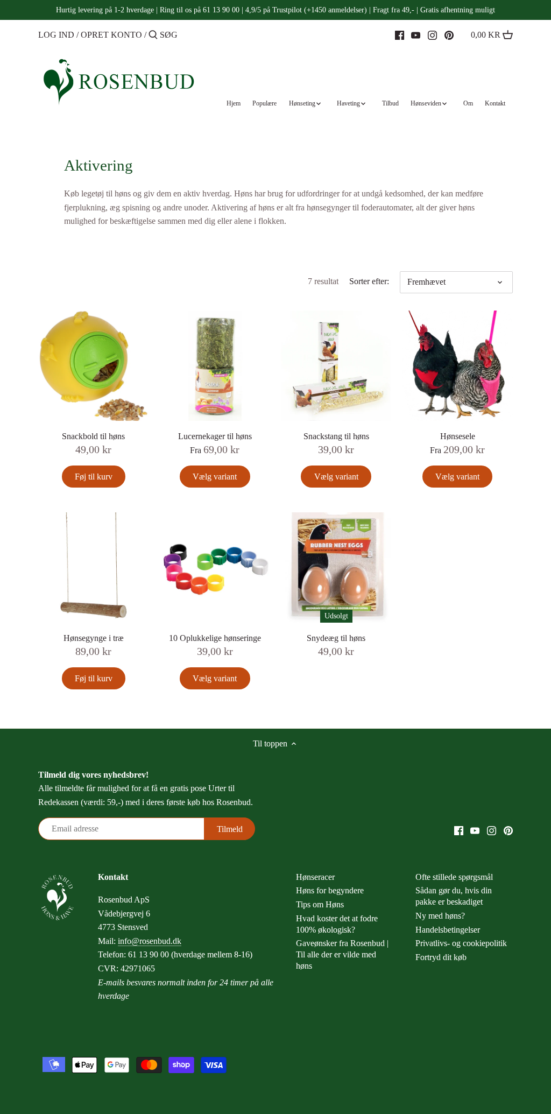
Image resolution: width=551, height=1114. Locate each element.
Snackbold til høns (93, 436)
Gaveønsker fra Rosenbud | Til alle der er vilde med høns (342, 954)
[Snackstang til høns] (336, 366)
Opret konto (111, 34)
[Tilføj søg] (153, 35)
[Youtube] (415, 34)
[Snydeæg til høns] (336, 567)
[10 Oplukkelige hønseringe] (215, 567)
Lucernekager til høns (215, 436)
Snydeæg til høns (336, 638)
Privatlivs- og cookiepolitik (461, 943)
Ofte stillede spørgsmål (454, 877)
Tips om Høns (320, 904)
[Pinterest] (449, 34)
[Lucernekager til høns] (215, 366)
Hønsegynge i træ (93, 638)
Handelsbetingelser (447, 929)
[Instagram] (432, 34)
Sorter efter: (369, 281)
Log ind (56, 34)
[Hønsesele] (457, 366)
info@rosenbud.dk (149, 941)
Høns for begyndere (330, 890)
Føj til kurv (93, 476)
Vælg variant (215, 476)
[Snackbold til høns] (93, 366)
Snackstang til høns (336, 436)
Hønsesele (457, 436)
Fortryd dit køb (441, 957)
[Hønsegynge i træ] (93, 567)
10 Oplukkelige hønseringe (215, 638)
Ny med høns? (440, 915)
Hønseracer (315, 877)
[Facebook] (399, 34)
